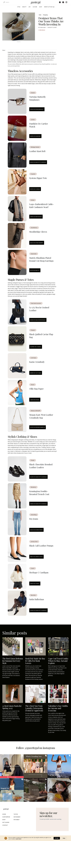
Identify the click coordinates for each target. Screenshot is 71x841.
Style (18, 6)
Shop (40, 6)
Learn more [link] (18, 839)
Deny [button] (64, 838)
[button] (18, 7)
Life (29, 6)
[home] (35, 2)
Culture (35, 6)
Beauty (24, 6)
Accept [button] (57, 838)
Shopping (45, 14)
